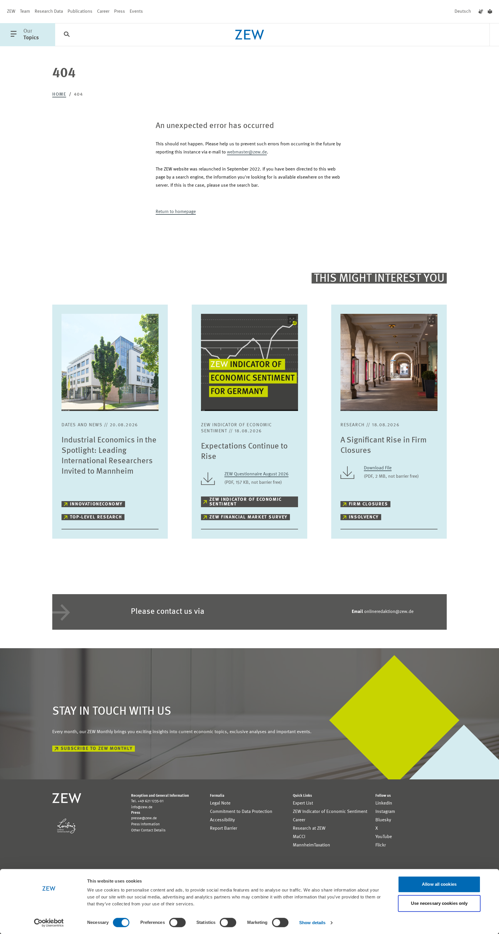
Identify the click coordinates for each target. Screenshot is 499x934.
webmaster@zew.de (247, 152)
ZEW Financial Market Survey (248, 517)
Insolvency (364, 517)
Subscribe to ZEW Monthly (97, 748)
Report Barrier (223, 828)
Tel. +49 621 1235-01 (147, 801)
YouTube (383, 837)
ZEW (11, 11)
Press (119, 11)
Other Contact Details (148, 830)
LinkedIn (383, 803)
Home (59, 94)
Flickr (380, 845)
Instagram (385, 811)
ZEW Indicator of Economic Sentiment (245, 502)
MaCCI (299, 837)
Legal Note (220, 803)
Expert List (303, 803)
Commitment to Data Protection (241, 811)
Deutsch (463, 11)
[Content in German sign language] (480, 11)
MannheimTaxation (311, 845)
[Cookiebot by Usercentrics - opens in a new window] (49, 922)
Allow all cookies (439, 884)
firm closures (368, 504)
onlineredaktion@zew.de (383, 611)
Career (103, 11)
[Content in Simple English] (489, 11)
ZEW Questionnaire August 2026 (256, 474)
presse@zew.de (144, 818)
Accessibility (222, 820)
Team (25, 11)
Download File (378, 468)
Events (136, 11)
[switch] (177, 922)
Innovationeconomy (96, 504)
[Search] (66, 35)
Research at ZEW (309, 828)
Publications (80, 11)
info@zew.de (141, 807)
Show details (312, 922)
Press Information (145, 824)
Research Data (49, 11)
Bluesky (383, 820)
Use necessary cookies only (439, 903)
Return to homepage (176, 212)
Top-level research (96, 517)
